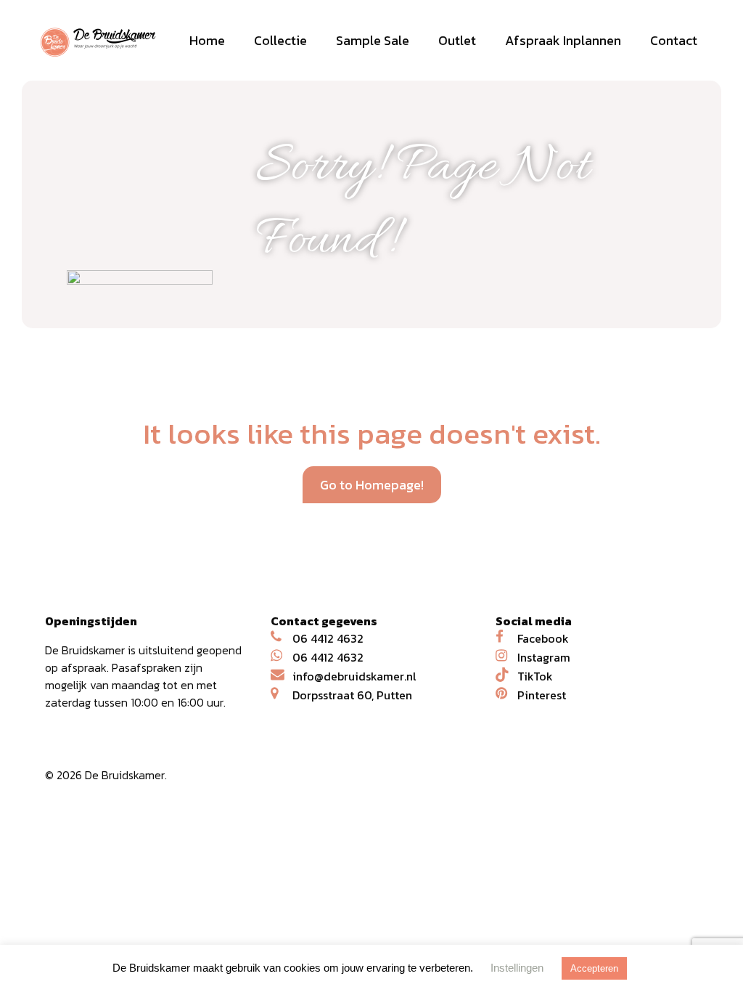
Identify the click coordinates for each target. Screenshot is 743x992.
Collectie (280, 40)
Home (207, 40)
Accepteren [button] (594, 968)
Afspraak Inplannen (563, 40)
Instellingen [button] (516, 967)
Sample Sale (372, 40)
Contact (673, 40)
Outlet (457, 40)
